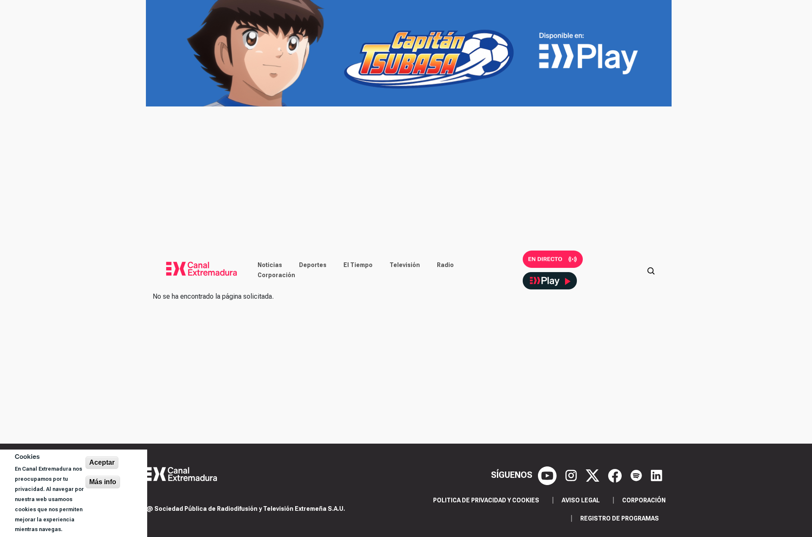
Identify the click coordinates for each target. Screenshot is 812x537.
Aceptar (102, 462)
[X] (593, 475)
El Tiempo (358, 265)
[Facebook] (616, 475)
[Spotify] (637, 475)
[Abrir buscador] (651, 270)
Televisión (405, 265)
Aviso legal (581, 500)
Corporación (276, 275)
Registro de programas (619, 518)
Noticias (270, 265)
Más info (102, 481)
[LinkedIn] (656, 475)
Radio (445, 265)
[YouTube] (548, 475)
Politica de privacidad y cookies (486, 500)
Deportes (312, 265)
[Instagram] (572, 475)
